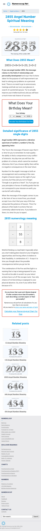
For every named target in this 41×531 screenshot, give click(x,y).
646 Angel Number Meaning (15, 394)
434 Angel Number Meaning (15, 412)
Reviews (3, 501)
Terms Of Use (5, 505)
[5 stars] (26, 29)
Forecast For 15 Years (7, 429)
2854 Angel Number (15, 26)
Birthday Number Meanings (8, 488)
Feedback (4, 499)
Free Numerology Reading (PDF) (10, 471)
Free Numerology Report (8, 473)
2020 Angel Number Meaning (15, 377)
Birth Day (3, 423)
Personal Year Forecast (7, 451)
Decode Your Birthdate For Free (21, 122)
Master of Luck (5, 453)
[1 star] (14, 29)
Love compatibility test (7, 438)
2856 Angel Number (26, 26)
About (3, 496)
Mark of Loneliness (6, 458)
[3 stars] (20, 29)
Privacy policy (5, 503)
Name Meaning (5, 425)
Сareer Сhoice (5, 441)
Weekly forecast (5, 434)
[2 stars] (17, 29)
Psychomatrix (5, 427)
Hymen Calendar (5, 460)
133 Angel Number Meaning (15, 360)
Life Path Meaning (6, 486)
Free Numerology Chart (7, 469)
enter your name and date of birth (26, 307)
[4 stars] (23, 29)
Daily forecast (5, 436)
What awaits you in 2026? (8, 432)
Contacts (3, 511)
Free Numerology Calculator (9, 475)
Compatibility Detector (7, 456)
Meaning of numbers (7, 484)
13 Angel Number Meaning (15, 343)
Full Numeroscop (6, 449)
